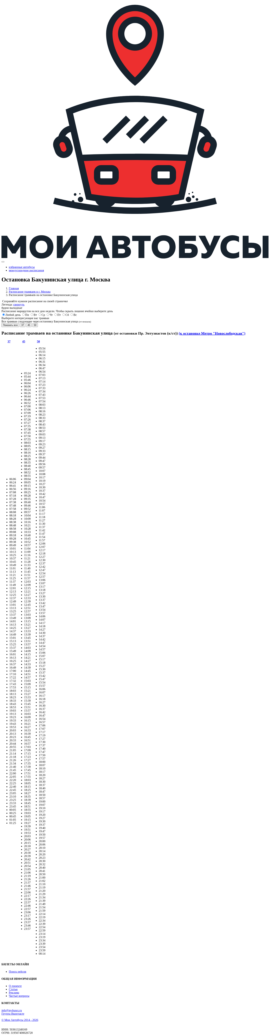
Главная (14, 288)
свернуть (18, 304)
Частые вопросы (19, 995)
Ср (43, 314)
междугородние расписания (26, 270)
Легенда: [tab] (12, 304)
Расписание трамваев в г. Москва (30, 291)
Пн (27, 314)
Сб (67, 314)
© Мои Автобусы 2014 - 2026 (19, 1019)
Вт (35, 314)
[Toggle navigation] (2, 261)
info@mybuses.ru (11, 1010)
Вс (75, 314)
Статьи (13, 989)
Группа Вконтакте (12, 1013)
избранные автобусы (22, 267)
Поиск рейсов (17, 971)
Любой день (13, 314)
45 (29, 325)
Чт (51, 314)
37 (22, 325)
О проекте (15, 985)
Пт (59, 314)
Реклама (14, 992)
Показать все (10, 325)
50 (35, 325)
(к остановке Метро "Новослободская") (212, 333)
